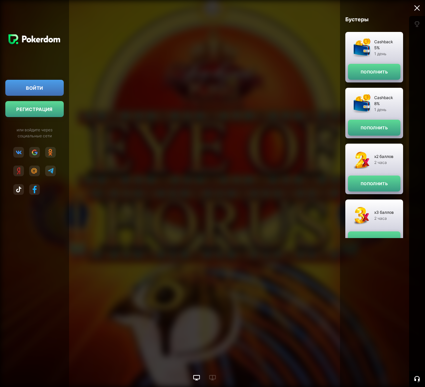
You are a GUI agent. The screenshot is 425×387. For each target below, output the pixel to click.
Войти (34, 88)
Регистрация (34, 109)
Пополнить (374, 71)
